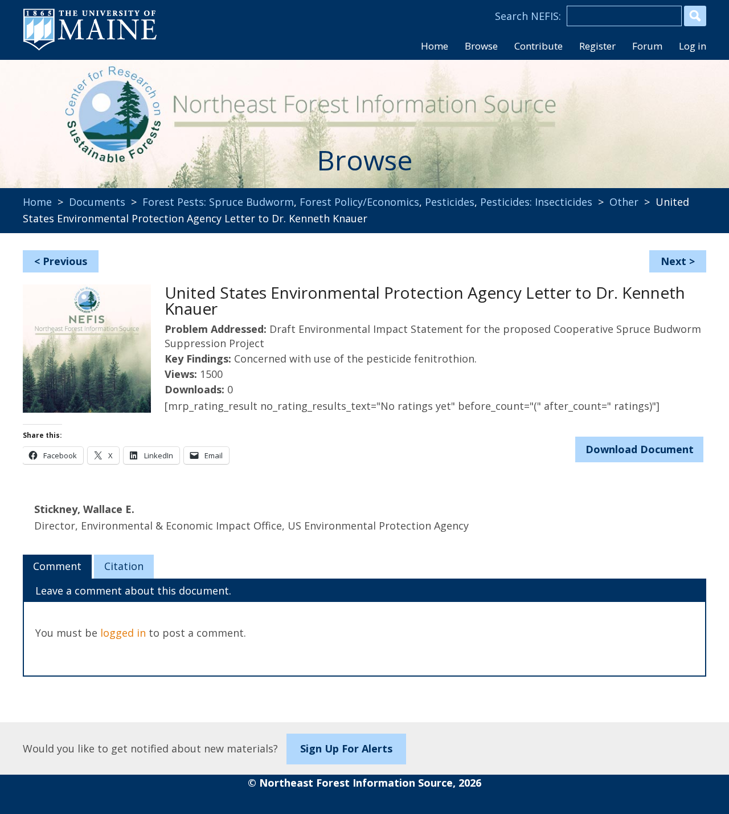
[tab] (57, 567)
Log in (692, 45)
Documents (97, 202)
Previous (65, 261)
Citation (124, 566)
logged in (123, 633)
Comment (57, 566)
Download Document (639, 449)
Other (623, 202)
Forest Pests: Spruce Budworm (218, 202)
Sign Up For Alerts (346, 748)
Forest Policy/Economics (359, 202)
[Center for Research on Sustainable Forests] (100, 117)
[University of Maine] (90, 49)
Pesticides (449, 202)
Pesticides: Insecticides (536, 202)
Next (673, 261)
